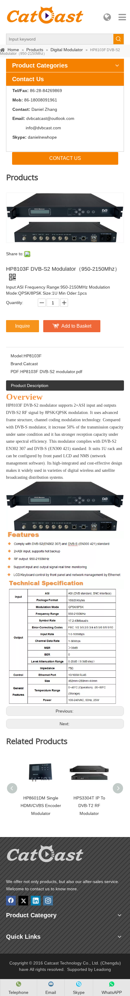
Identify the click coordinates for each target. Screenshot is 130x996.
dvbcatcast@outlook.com (50, 118)
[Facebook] (11, 900)
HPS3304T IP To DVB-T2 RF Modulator (89, 806)
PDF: (15, 371)
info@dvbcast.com (43, 127)
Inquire (22, 326)
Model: (17, 355)
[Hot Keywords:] (118, 39)
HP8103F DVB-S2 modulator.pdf (51, 371)
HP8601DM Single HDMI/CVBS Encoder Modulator (41, 806)
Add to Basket (76, 326)
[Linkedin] (36, 900)
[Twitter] (23, 900)
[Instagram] (48, 900)
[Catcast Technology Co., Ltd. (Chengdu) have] (45, 855)
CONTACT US (65, 158)
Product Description (29, 385)
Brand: (17, 363)
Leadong (102, 969)
